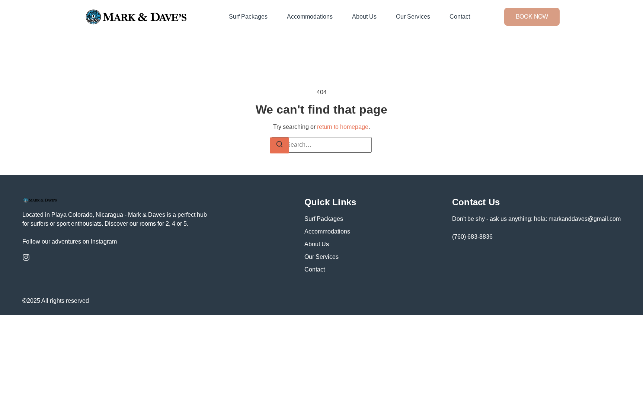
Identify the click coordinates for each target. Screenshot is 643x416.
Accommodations (310, 16)
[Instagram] (26, 257)
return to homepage (342, 127)
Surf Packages (248, 16)
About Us (364, 16)
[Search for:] (321, 145)
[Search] (279, 145)
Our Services (413, 16)
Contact (460, 16)
